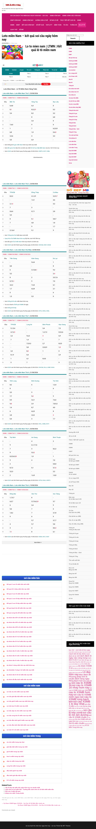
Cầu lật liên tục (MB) (74, 101)
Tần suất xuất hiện (73, 135)
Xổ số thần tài (72, 95)
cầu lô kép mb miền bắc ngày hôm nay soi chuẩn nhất (22, 787)
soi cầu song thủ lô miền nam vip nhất (19, 715)
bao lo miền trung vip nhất (15, 756)
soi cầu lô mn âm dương (80, 713)
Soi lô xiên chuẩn (76, 723)
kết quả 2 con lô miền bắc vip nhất (18, 594)
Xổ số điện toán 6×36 (75, 499)
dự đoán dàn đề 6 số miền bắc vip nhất (19, 622)
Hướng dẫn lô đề (41, 20)
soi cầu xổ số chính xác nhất (85, 721)
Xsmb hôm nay (55, 15)
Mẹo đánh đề (85, 675)
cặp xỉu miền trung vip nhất (15, 761)
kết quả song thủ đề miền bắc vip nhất (19, 613)
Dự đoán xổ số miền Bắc (74, 670)
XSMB (79, 20)
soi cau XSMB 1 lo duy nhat (79, 702)
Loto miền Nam (18, 797)
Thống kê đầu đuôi (73, 110)
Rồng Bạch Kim (76, 681)
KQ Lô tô (82, 25)
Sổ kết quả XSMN (73, 64)
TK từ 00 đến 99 (72, 138)
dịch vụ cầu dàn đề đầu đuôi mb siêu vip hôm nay (80, 262)
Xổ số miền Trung (80, 725)
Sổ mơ (70, 163)
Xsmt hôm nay (15, 20)
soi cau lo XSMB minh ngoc (80, 695)
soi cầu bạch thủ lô (79, 708)
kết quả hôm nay (28, 25)
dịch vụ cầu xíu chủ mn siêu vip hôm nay (79, 427)
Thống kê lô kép (73, 119)
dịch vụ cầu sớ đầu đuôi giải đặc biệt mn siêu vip (79, 416)
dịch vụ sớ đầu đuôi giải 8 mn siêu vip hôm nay (80, 410)
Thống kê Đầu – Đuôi (74, 129)
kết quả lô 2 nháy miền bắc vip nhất (18, 589)
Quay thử (13, 29)
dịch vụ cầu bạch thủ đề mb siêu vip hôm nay (79, 222)
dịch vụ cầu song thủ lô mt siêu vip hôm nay (79, 368)
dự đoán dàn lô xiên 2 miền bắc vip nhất (20, 651)
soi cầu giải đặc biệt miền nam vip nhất (19, 696)
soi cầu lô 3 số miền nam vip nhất (17, 730)
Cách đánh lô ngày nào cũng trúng (80, 657)
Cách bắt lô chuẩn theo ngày (75, 652)
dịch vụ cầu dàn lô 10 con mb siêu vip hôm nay (80, 268)
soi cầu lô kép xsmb (80, 711)
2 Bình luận (13, 43)
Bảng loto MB (73, 569)
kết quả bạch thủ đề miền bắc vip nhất (19, 608)
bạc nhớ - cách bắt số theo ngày (79, 650)
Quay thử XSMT (72, 157)
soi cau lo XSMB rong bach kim (80, 699)
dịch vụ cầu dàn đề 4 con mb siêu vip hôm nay (80, 245)
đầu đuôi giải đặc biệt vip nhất (16, 775)
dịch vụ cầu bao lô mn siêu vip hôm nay (79, 382)
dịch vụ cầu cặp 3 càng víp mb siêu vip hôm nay (80, 239)
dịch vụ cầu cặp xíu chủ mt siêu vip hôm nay (79, 334)
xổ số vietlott (72, 70)
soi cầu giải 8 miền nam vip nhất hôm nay (20, 701)
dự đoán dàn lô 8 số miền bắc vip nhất (19, 646)
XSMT (18, 25)
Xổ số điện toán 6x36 (74, 88)
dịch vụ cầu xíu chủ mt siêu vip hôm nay (79, 374)
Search (72, 38)
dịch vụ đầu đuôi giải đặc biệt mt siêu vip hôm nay (80, 363)
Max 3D (70, 79)
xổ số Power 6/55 (73, 76)
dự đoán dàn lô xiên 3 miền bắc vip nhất (20, 655)
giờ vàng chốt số (84, 670)
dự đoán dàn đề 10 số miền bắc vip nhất (20, 632)
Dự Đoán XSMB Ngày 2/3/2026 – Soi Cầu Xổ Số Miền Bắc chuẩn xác (23, 803)
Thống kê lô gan (73, 113)
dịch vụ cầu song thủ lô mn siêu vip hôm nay (79, 421)
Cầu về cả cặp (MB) (74, 104)
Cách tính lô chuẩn (86, 652)
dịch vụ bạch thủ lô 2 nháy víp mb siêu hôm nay (80, 211)
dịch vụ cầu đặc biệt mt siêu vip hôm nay (79, 340)
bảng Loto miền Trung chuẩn (14, 793)
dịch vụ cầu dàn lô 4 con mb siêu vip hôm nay (79, 274)
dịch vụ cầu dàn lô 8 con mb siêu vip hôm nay (79, 287)
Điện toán (57, 25)
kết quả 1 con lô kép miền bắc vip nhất (19, 598)
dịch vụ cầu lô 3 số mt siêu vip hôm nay (79, 351)
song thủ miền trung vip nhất (16, 766)
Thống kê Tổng (72, 132)
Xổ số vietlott (72, 474)
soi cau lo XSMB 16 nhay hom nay (80, 686)
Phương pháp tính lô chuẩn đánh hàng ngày (79, 678)
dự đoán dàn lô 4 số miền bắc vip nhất (19, 636)
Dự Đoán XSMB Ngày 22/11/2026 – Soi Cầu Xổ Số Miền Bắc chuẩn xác (40, 805)
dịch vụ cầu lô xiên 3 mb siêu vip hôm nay (80, 298)
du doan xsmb (74, 666)
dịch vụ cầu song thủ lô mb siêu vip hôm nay (79, 321)
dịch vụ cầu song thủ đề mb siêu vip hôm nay (79, 310)
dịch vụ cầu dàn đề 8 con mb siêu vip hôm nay (80, 251)
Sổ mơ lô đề (54, 20)
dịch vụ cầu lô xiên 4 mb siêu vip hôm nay (80, 304)
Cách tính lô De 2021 (77, 654)
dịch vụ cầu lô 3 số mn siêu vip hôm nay (79, 387)
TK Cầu (65, 25)
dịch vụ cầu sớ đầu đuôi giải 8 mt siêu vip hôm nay (80, 357)
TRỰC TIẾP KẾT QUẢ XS (67, 20)
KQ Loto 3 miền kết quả (12, 791)
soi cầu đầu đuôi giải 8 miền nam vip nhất (20, 720)
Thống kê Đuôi (72, 126)
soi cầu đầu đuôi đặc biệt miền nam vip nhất (21, 725)
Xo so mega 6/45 (73, 73)
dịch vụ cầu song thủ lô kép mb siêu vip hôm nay (79, 315)
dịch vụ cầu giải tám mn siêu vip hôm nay (80, 404)
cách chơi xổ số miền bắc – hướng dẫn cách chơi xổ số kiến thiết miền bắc (29, 789)
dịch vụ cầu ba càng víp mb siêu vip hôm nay (79, 217)
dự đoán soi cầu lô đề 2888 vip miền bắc (82, 668)
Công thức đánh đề (80, 662)
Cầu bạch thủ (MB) (73, 98)
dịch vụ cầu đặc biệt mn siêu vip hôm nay (80, 399)
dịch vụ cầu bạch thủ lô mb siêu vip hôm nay (79, 234)
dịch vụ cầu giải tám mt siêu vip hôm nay (79, 346)
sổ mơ (21, 29)
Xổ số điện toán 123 (73, 91)
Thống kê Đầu (72, 122)
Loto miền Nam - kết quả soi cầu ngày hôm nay (38, 797)
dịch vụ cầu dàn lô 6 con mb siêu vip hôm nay (79, 281)
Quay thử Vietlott (73, 160)
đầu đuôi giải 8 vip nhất (14, 770)
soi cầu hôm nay (79, 710)
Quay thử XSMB (72, 150)
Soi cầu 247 (77, 706)
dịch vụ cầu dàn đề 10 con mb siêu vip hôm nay (80, 256)
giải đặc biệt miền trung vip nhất (17, 747)
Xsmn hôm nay (28, 20)
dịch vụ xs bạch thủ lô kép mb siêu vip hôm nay (80, 228)
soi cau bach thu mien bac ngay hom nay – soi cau (29, 15)
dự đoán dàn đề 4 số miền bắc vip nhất (19, 617)
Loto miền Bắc (72, 141)
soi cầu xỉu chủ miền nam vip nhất (18, 691)
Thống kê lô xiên (73, 116)
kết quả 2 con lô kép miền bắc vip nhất (19, 603)
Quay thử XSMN (72, 153)
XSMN (12, 25)
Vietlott (49, 25)
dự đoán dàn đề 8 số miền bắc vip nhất (19, 627)
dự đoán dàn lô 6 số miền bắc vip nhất (19, 641)
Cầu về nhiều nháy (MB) (75, 107)
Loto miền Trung (73, 147)
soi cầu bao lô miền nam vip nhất (17, 706)
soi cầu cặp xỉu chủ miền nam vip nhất (19, 710)
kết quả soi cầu (9, 797)
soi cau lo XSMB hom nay (80, 692)
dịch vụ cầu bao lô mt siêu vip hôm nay (79, 328)
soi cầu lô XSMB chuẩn (80, 716)
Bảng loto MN (73, 577)
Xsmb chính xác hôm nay (71, 15)
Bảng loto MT (73, 573)
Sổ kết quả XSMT (73, 67)
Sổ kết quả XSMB (73, 61)
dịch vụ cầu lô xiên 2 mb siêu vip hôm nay (80, 292)
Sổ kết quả (40, 25)
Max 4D (70, 82)
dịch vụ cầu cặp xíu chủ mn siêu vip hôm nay (79, 393)
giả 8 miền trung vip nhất (15, 751)
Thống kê (73, 25)
